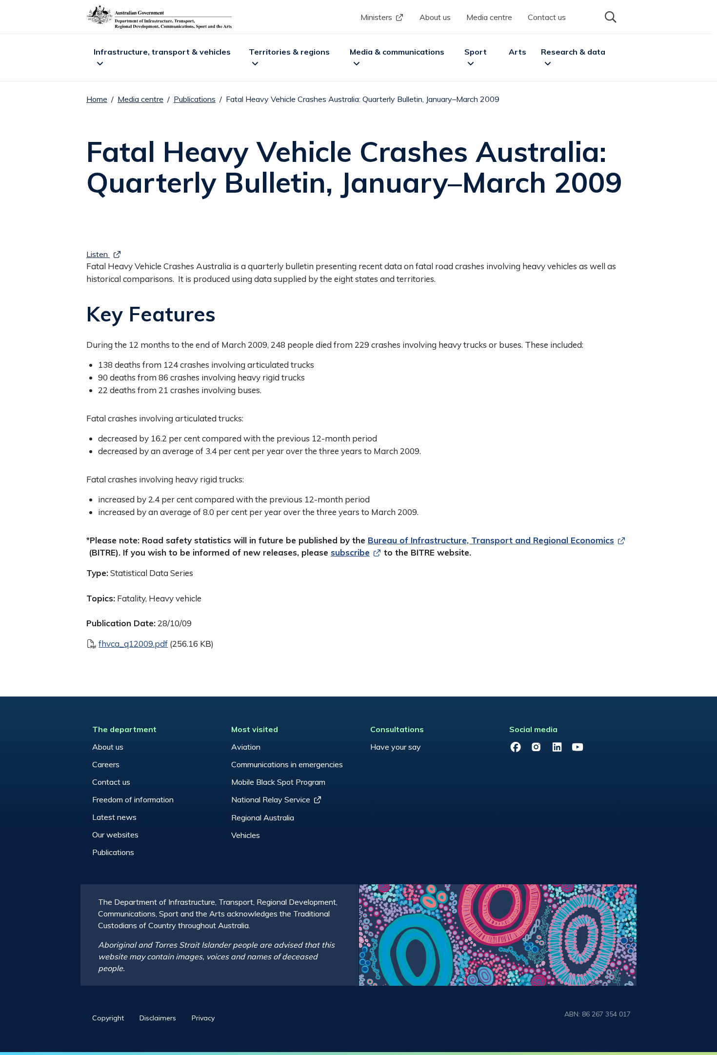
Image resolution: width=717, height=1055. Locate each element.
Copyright (108, 1018)
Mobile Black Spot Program (278, 782)
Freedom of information (133, 799)
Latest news (114, 817)
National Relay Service (270, 799)
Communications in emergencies (287, 764)
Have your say (395, 747)
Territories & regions (289, 52)
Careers (106, 764)
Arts (517, 52)
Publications (195, 99)
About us (435, 17)
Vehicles (245, 835)
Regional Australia (262, 817)
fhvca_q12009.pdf (133, 643)
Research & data (573, 52)
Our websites (115, 834)
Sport (475, 52)
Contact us (547, 17)
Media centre (489, 17)
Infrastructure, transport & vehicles (162, 52)
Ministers (376, 17)
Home (96, 99)
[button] (609, 16)
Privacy (203, 1018)
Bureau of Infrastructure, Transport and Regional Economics (491, 540)
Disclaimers (157, 1018)
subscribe (350, 552)
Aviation (245, 747)
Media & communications (397, 52)
